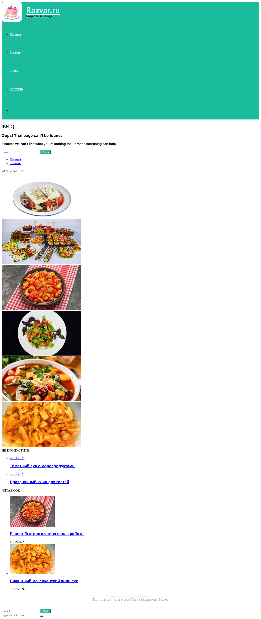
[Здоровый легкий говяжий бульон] (124, 196)
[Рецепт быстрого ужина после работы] (124, 288)
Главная (15, 34)
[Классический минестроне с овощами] (124, 379)
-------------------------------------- (130, 596)
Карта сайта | (102, 599)
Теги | (136, 599)
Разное (163, 599)
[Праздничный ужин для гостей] (124, 242)
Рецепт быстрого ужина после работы (47, 534)
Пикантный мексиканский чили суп (44, 581)
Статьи (15, 70)
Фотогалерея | (122, 599)
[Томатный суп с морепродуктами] (124, 333)
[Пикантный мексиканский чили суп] (124, 425)
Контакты (16, 89)
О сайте (15, 52)
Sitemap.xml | (149, 599)
